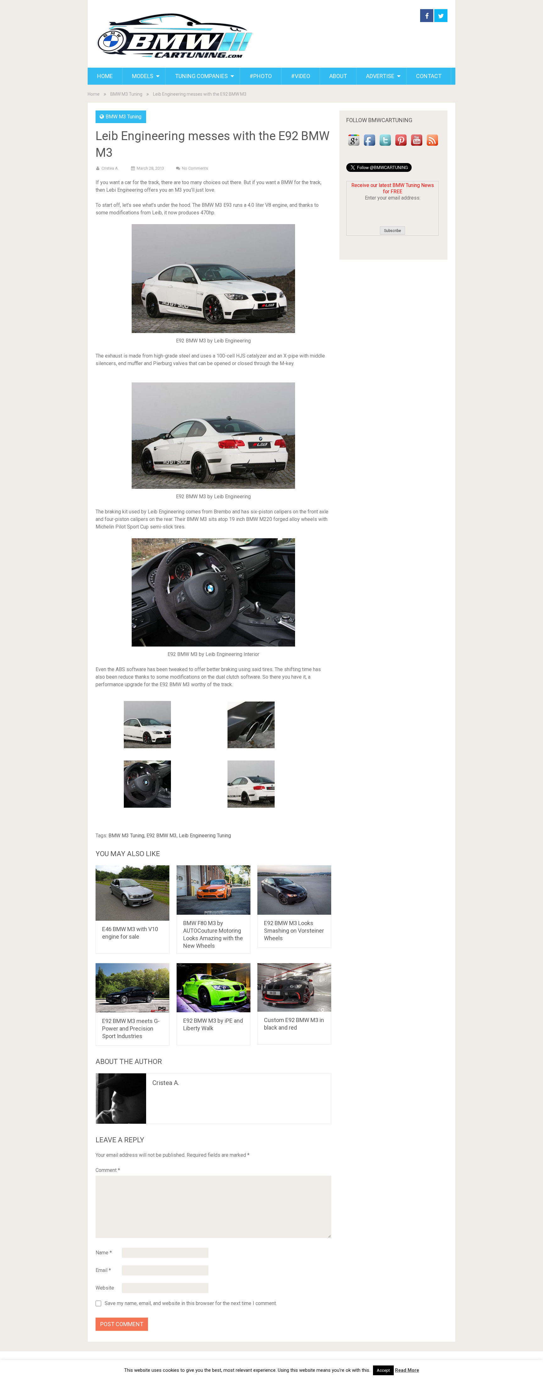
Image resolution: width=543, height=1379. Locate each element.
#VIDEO (300, 76)
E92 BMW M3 (161, 836)
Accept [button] (383, 1370)
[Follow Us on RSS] (432, 146)
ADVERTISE (380, 76)
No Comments (195, 168)
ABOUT (338, 76)
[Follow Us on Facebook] (369, 146)
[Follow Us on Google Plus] (353, 146)
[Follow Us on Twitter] (385, 146)
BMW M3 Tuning (126, 94)
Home (94, 94)
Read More (407, 1370)
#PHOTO (261, 76)
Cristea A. (110, 168)
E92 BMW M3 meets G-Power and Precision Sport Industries (131, 1028)
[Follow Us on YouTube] (416, 146)
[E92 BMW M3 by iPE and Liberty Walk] (213, 987)
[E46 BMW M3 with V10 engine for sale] (132, 893)
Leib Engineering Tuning (205, 836)
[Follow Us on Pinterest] (401, 146)
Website (105, 1288)
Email (103, 1270)
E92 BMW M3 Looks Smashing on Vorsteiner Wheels (294, 930)
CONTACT (429, 76)
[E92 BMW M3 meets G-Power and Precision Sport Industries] (132, 988)
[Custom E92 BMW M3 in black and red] (294, 987)
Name (104, 1253)
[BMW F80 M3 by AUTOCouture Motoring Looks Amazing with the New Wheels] (213, 890)
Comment (108, 1170)
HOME (105, 76)
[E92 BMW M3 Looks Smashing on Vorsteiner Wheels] (294, 890)
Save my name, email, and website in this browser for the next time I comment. (191, 1303)
